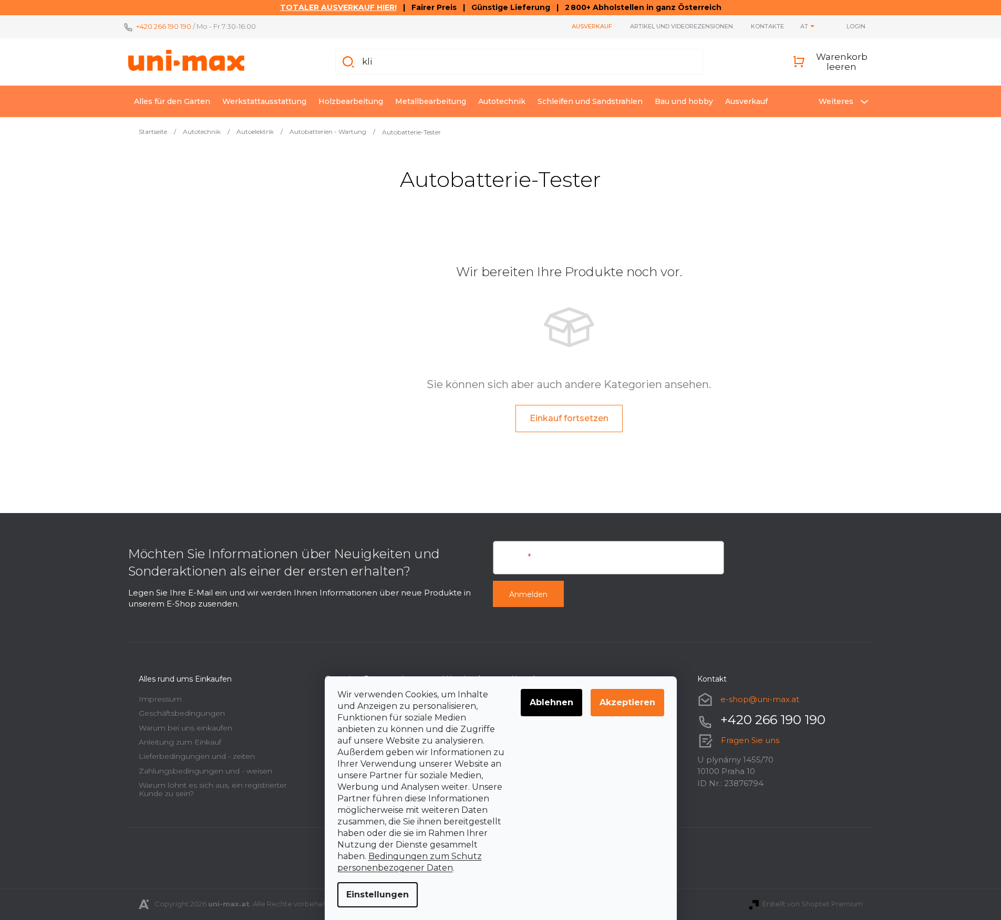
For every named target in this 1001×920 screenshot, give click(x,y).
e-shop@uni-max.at (759, 699)
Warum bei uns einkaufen (185, 728)
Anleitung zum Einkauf (180, 742)
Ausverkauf (592, 26)
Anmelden (528, 594)
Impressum (160, 699)
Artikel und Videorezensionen (681, 26)
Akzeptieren (627, 702)
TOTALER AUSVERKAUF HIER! (338, 7)
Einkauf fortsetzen (569, 418)
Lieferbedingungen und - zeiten (197, 756)
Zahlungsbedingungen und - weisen (205, 771)
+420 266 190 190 (163, 26)
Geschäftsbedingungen (182, 713)
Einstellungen (377, 895)
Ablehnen (551, 702)
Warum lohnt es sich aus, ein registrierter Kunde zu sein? (213, 789)
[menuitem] (172, 101)
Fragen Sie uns (750, 740)
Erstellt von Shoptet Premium (812, 904)
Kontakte (767, 26)
